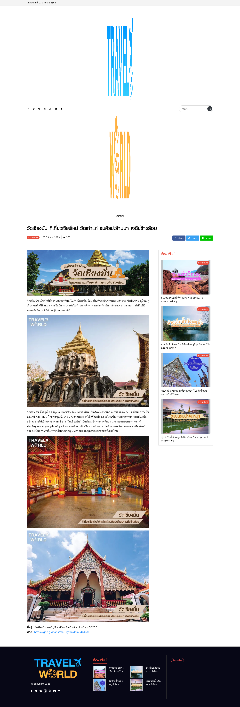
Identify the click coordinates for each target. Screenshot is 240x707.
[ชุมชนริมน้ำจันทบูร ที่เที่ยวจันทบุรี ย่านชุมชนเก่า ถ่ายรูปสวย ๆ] (185, 416)
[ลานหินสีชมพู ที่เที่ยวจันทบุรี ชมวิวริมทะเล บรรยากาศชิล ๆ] (185, 277)
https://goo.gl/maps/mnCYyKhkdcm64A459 (61, 632)
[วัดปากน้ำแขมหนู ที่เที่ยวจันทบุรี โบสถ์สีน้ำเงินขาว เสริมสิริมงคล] (185, 370)
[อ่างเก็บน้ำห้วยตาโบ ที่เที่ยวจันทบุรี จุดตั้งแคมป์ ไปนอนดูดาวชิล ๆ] (185, 323)
